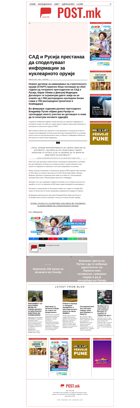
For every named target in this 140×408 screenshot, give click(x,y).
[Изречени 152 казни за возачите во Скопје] (48, 269)
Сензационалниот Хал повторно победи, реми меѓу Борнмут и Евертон (87, 310)
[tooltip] (33, 238)
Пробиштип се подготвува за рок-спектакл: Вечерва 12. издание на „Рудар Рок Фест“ (104, 310)
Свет (39, 79)
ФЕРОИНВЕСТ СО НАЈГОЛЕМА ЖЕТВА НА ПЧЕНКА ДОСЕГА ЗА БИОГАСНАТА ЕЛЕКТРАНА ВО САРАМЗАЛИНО (35, 309)
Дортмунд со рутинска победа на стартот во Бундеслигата (52, 309)
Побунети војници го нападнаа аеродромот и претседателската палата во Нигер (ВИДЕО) (70, 308)
